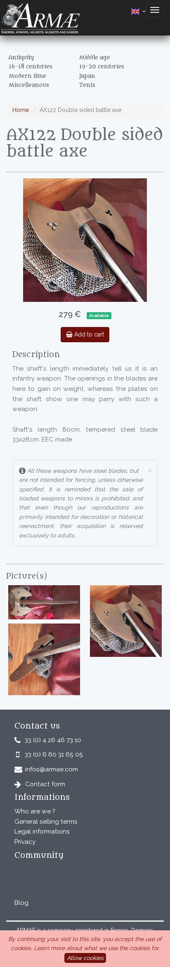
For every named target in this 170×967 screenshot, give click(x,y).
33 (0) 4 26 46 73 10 (53, 740)
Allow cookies (85, 958)
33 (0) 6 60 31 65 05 (54, 754)
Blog (21, 902)
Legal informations (42, 831)
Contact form (45, 784)
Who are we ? (34, 811)
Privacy (24, 842)
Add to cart (88, 334)
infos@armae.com (51, 769)
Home (20, 110)
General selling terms (46, 821)
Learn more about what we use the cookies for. (97, 948)
